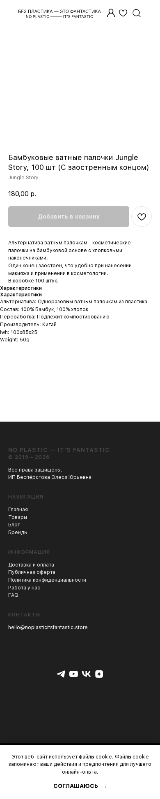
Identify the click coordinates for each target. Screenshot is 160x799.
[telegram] (61, 674)
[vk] (86, 674)
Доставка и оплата (31, 565)
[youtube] (74, 674)
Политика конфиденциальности (47, 580)
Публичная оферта (31, 572)
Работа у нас (24, 588)
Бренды (17, 532)
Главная (18, 509)
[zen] (99, 674)
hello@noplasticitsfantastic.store (48, 627)
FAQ (13, 595)
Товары (17, 517)
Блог (14, 525)
